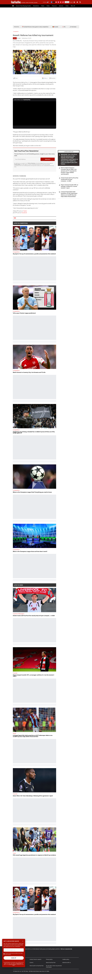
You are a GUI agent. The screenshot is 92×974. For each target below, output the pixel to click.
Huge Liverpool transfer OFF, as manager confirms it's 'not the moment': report (69, 186)
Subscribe (67, 2)
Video (48, 6)
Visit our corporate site (66, 949)
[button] (80, 2)
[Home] (13, 5)
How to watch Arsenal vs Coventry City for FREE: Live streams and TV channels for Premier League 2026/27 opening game (69, 171)
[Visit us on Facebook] (51, 2)
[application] (34, 113)
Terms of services (31, 163)
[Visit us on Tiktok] (63, 2)
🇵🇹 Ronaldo (55, 26)
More (72, 6)
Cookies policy (65, 959)
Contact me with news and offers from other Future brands (14, 954)
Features (54, 6)
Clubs (67, 6)
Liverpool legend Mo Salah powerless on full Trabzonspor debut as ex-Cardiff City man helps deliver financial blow (69, 194)
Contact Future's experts (35, 959)
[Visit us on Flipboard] (61, 2)
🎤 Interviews (73, 26)
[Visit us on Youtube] (56, 2)
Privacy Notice (17, 164)
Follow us (46, 78)
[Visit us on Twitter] (54, 2)
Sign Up (13, 958)
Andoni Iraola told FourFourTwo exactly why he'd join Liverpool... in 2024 (69, 179)
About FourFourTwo (50, 962)
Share (16, 78)
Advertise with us (66, 962)
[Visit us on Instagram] (58, 2)
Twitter (25, 211)
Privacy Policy (18, 963)
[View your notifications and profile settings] (77, 2)
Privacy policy (49, 959)
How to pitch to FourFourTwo (36, 965)
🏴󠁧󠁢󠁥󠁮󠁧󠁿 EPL (64, 26)
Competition (16, 31)
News (42, 6)
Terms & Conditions (12, 964)
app (20, 38)
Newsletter (36, 6)
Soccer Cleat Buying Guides (23, 6)
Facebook (24, 212)
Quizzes (61, 6)
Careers (31, 962)
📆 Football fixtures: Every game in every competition (35, 26)
